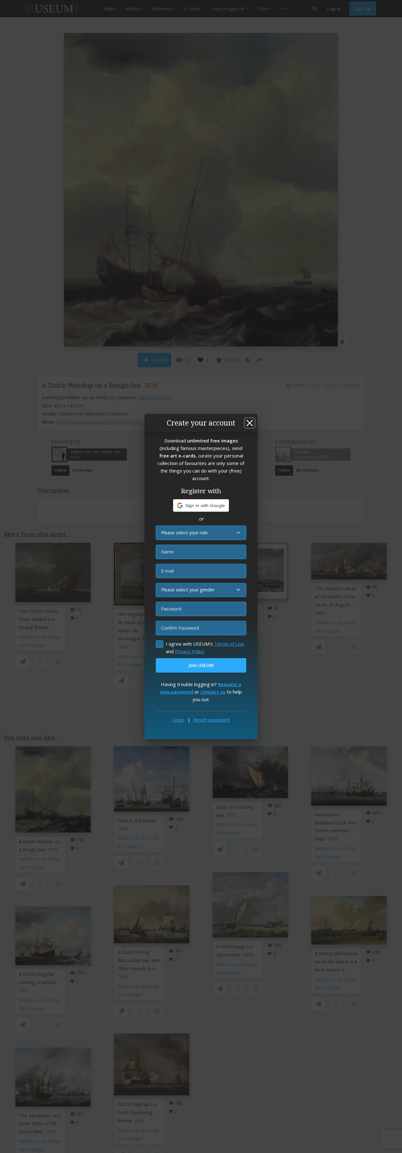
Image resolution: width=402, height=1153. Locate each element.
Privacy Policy (189, 651)
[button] (201, 505)
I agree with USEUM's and (205, 647)
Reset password (211, 720)
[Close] (249, 423)
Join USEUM (201, 665)
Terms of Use (229, 644)
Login (178, 720)
